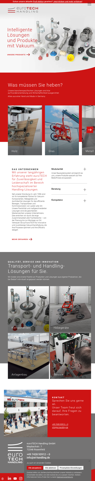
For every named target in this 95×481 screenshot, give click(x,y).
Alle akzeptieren (34, 468)
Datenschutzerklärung (65, 477)
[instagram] (20, 478)
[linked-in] (9, 478)
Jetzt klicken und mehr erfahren (67, 1)
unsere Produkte (16, 55)
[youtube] (15, 478)
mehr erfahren (20, 239)
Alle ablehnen (50, 468)
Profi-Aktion (38, 1)
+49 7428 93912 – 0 (60, 424)
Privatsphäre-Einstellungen (71, 468)
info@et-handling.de (60, 427)
